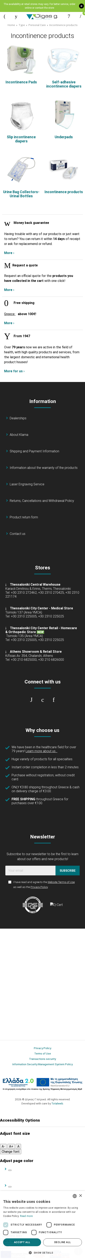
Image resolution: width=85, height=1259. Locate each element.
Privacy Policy (39, 887)
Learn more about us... (41, 751)
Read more (26, 1216)
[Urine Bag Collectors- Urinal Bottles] (21, 169)
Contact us (17, 534)
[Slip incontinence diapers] (21, 115)
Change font (11, 1152)
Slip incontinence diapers (21, 139)
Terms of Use (42, 1053)
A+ (11, 1146)
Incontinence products (63, 25)
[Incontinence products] (64, 169)
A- (3, 1146)
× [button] (80, 1195)
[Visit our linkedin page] (54, 700)
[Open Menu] (4, 16)
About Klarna (19, 435)
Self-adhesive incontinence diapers (63, 84)
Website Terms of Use (61, 882)
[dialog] (42, 1225)
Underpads (64, 137)
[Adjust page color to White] (10, 1170)
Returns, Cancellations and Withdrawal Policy (42, 501)
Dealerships (18, 418)
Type (22, 25)
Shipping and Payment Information (34, 451)
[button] (42, 1252)
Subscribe (68, 870)
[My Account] (68, 16)
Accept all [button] (22, 1242)
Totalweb (57, 1103)
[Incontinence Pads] (21, 60)
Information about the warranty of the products (44, 468)
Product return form (24, 517)
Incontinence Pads (21, 82)
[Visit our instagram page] (42, 700)
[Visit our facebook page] (31, 700)
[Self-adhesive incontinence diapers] (64, 60)
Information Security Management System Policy (42, 1064)
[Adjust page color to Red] (10, 1186)
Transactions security (42, 1058)
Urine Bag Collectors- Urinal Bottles (21, 194)
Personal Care (37, 25)
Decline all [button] (62, 1242)
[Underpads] (64, 115)
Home (11, 25)
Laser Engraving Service (27, 484)
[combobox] (75, 1196)
